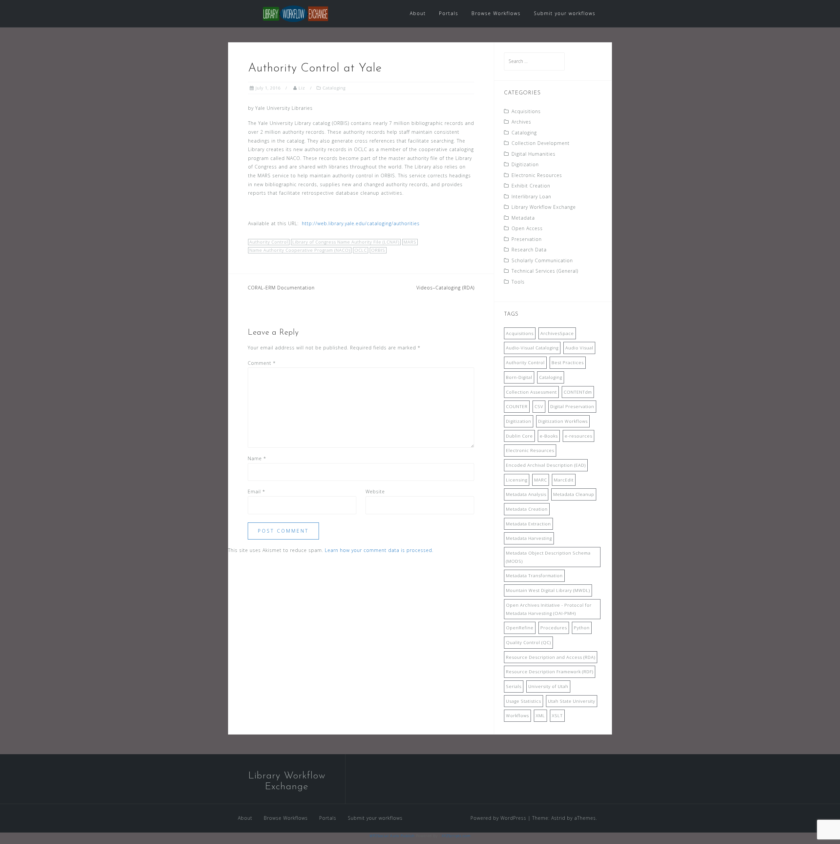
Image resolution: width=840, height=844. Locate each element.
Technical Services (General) (545, 271)
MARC (540, 480)
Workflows (517, 715)
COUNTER (517, 406)
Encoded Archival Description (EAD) (546, 465)
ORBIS (378, 250)
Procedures (553, 628)
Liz (302, 88)
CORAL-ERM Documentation (281, 288)
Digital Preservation (572, 406)
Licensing (516, 480)
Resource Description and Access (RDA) (550, 657)
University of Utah (548, 686)
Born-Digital (519, 377)
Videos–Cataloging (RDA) (445, 288)
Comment (262, 363)
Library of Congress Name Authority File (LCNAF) (345, 242)
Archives (521, 122)
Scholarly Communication (542, 260)
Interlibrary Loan (531, 196)
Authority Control (268, 242)
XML (540, 715)
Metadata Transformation (534, 576)
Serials (513, 686)
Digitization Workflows (563, 421)
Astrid (558, 818)
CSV (539, 406)
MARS (410, 242)
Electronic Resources (537, 175)
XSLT (557, 715)
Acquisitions (526, 111)
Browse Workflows (496, 13)
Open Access (527, 228)
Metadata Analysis (526, 494)
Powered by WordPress (498, 818)
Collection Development (541, 143)
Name (257, 458)
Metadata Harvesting (529, 538)
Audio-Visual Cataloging (532, 348)
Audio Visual (579, 348)
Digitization (525, 164)
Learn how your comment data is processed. (379, 550)
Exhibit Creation (531, 186)
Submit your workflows (565, 13)
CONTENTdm (578, 392)
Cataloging (334, 88)
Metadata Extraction (528, 524)
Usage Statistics (523, 701)
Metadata (523, 218)
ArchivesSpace (557, 333)
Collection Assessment (531, 392)
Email (256, 491)
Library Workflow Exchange (544, 207)
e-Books (549, 436)
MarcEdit (564, 480)
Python (582, 628)
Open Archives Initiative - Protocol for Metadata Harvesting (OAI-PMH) (549, 609)
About (418, 13)
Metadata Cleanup (573, 494)
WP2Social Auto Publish (392, 835)
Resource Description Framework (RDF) (549, 672)
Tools (518, 282)
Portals (448, 13)
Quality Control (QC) (528, 642)
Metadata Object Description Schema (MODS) (548, 557)
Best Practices (568, 362)
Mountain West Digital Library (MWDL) (548, 590)
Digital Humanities (534, 154)
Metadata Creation (527, 509)
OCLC (360, 250)
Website (375, 491)
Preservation (527, 239)
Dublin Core (519, 436)
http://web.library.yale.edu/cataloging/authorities (361, 223)
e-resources (578, 436)
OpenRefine (520, 628)
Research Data (529, 249)
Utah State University (571, 701)
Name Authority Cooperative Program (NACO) (299, 250)
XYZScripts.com (456, 835)
